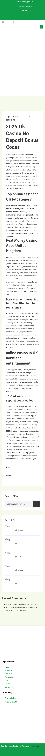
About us (8, 674)
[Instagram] (29, 16)
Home (7, 667)
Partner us (9, 677)
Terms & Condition (12, 702)
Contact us (9, 687)
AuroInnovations (38, 746)
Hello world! (34, 604)
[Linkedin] (16, 16)
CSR (6, 680)
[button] (41, 27)
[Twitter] (22, 16)
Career (7, 683)
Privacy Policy (10, 698)
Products (8, 670)
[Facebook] (35, 16)
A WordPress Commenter (16, 604)
